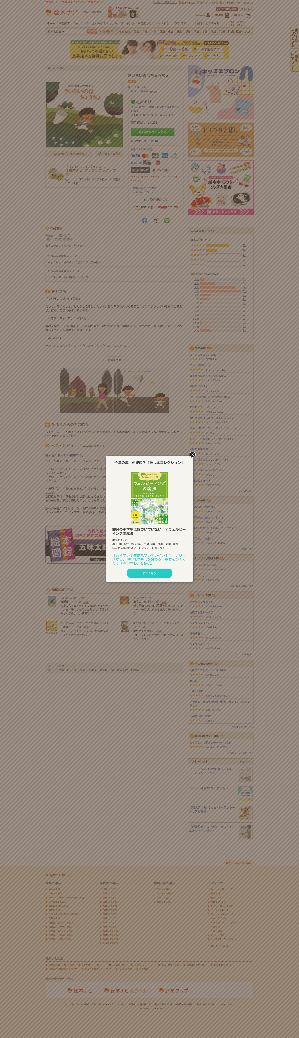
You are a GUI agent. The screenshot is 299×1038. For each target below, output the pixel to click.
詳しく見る (149, 573)
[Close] (193, 455)
